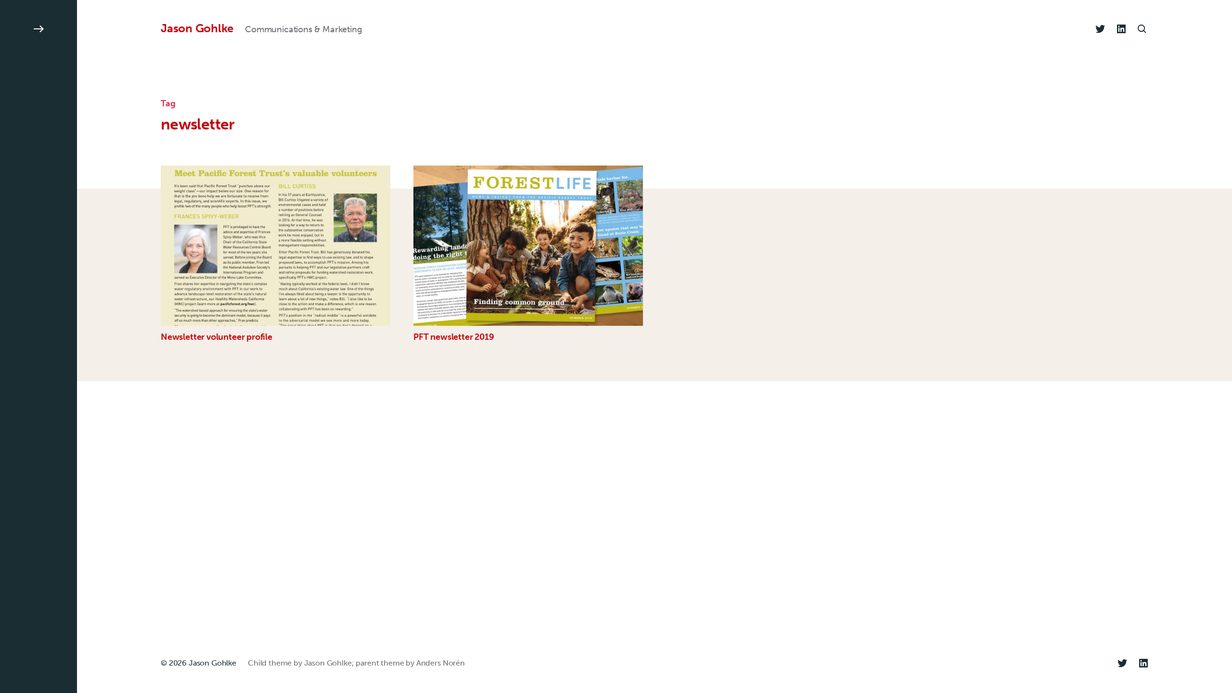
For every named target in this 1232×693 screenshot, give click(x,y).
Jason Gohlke (197, 28)
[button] (38, 346)
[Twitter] (1100, 28)
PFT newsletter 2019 (453, 337)
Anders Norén (440, 662)
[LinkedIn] (1121, 28)
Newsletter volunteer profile (216, 337)
